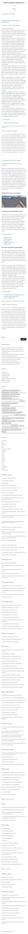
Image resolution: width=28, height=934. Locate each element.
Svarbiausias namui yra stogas (11, 122)
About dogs (4, 440)
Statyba (18, 134)
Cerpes (5, 242)
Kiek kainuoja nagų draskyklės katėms (9, 545)
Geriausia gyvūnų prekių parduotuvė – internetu (11, 628)
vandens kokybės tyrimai (21, 428)
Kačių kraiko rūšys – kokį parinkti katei (9, 610)
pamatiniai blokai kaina (9, 142)
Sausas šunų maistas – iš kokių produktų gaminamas (12, 782)
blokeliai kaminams (19, 135)
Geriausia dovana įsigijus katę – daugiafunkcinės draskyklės (13, 552)
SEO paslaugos (6, 646)
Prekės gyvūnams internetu (8, 799)
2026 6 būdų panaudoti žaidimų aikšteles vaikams (12, 639)
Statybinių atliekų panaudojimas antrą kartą (10, 364)
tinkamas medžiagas (10, 41)
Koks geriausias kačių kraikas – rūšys (9, 506)
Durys (3, 447)
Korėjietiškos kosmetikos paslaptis (8, 820)
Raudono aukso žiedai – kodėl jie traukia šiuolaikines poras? (14, 905)
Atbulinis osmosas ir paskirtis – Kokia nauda (10, 908)
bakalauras (7, 390)
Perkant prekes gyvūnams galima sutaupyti (10, 617)
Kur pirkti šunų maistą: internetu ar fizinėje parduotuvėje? (13, 774)
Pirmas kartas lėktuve (6, 375)
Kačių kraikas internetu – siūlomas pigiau (10, 861)
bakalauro (16, 390)
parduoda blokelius (5, 319)
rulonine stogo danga (7, 148)
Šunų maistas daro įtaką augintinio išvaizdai (10, 623)
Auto (3, 442)
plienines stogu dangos (18, 145)
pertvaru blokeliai (17, 143)
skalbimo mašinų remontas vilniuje (13, 421)
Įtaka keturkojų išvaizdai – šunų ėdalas (9, 850)
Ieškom (4, 803)
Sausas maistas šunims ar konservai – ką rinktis (11, 487)
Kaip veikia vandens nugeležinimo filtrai (10, 759)
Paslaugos (19, 307)
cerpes (15, 312)
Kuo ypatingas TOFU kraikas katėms (9, 504)
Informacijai (14, 134)
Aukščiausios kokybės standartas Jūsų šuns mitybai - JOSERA (14, 700)
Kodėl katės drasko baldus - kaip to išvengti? (10, 705)
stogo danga (8, 171)
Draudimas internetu (6, 373)
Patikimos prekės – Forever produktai (9, 360)
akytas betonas (5, 135)
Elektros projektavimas (6, 401)
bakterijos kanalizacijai (22, 392)
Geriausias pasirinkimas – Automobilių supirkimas (12, 527)
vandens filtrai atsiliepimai (6, 427)
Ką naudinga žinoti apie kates (7, 480)
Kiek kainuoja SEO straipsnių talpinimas (9, 661)
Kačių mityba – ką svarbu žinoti (8, 492)
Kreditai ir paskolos (7, 873)
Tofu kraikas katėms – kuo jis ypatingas (9, 614)
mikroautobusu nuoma (12, 412)
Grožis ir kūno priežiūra (6, 448)
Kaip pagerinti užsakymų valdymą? (9, 540)
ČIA (5, 127)
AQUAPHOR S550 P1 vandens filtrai (9, 915)
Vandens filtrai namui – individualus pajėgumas (11, 679)
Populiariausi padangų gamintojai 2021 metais (11, 674)
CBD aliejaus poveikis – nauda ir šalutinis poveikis (11, 656)
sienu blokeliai (15, 148)
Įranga (3, 453)
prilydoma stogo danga (8, 322)
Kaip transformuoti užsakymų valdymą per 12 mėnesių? (13, 594)
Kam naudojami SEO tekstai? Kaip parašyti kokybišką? (12, 668)
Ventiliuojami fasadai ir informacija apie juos (14, 294)
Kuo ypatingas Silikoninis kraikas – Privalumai (11, 501)
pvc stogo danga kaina (14, 147)
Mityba (3, 457)
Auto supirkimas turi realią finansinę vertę (10, 895)
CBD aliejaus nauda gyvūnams (8, 835)
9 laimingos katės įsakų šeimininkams (9, 554)
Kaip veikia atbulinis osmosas (7, 757)
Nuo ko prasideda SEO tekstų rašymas (9, 666)
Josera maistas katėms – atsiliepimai (9, 833)
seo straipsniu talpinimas (13, 417)
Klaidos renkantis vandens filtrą (8, 761)
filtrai (22, 401)
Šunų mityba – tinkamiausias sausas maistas (11, 789)
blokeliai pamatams (13, 137)
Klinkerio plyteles (8, 239)
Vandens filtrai (4, 470)
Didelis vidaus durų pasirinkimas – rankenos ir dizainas (13, 349)
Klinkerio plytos (7, 237)
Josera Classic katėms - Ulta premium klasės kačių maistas (13, 697)
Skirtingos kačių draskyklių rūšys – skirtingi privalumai (12, 702)
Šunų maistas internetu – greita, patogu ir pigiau (11, 777)
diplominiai (7, 398)
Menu (14, 8)
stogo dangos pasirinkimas (10, 327)
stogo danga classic (17, 150)
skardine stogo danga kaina (7, 150)
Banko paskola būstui (6, 882)
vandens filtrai (17, 425)
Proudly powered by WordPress (7, 931)
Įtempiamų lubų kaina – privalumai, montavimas (11, 658)
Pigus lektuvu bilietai (7, 559)
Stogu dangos (7, 244)
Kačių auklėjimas (5, 483)
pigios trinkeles (10, 145)
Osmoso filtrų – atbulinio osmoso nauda (10, 910)
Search (3, 337)
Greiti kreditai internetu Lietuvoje (8, 884)
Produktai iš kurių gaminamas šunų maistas (10, 626)
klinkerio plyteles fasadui (10, 315)
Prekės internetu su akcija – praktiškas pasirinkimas (12, 847)
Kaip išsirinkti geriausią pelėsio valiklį (9, 562)
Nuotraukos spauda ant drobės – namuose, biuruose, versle (14, 807)
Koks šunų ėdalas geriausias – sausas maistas (11, 784)
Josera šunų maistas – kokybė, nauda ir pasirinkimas (12, 772)
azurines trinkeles (11, 135)
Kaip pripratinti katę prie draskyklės (9, 485)
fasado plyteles (12, 139)
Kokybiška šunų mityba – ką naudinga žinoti (10, 779)
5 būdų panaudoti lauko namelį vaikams (10, 636)
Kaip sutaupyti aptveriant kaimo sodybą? (10, 573)
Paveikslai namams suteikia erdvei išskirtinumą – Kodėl (13, 351)
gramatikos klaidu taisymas (10, 404)
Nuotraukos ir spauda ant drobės (8, 529)
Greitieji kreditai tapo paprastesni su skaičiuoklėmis (12, 879)
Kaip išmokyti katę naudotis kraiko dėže (10, 859)
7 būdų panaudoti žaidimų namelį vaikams (10, 641)
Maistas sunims (6, 769)
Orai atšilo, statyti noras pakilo (11, 296)
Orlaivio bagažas (5, 377)
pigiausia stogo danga (6, 320)
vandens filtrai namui (14, 427)
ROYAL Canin (4, 840)
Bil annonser (4, 444)
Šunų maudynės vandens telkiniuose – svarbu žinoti (12, 787)
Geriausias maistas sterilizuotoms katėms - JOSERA (12, 695)
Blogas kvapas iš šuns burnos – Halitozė (10, 490)
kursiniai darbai (9, 408)
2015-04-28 (14, 304)
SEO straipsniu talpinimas (14, 3)
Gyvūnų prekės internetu (8, 601)
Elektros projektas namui (18, 399)
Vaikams (3, 468)
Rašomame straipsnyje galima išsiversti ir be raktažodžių (13, 684)
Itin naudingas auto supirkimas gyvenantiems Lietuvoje (13, 809)
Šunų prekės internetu (6, 791)
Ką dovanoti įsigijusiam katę (7, 838)
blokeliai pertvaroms (21, 137)
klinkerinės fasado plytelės (11, 140)
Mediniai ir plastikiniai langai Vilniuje (9, 378)
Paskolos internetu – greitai (7, 877)
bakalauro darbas (10, 392)
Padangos (4, 458)
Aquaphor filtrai (5, 352)
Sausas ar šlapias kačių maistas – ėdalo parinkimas (12, 495)
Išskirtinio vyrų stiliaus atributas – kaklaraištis (11, 912)
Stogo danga (7, 240)
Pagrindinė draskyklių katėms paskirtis (9, 549)
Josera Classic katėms (6, 828)
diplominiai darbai (15, 398)
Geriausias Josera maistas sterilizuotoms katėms (11, 605)
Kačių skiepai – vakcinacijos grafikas (9, 478)
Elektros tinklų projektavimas (15, 401)
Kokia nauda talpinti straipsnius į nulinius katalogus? (12, 663)
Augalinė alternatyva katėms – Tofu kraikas (10, 607)
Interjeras (4, 452)
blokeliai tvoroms (5, 139)
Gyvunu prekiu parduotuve (8, 691)
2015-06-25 (14, 130)
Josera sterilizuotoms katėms (7, 830)
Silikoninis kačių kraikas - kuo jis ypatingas (10, 709)
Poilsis (3, 461)
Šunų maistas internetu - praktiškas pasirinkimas (11, 707)
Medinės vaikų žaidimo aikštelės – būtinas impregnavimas (13, 357)
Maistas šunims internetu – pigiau (8, 794)
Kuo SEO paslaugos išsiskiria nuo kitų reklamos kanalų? (13, 677)
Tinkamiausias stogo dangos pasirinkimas (11, 21)
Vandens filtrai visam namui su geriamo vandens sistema (13, 764)
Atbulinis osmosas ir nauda (7, 597)
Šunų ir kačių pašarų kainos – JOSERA (9, 856)
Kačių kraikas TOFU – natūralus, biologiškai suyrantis (12, 864)
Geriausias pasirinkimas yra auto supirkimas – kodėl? (12, 585)
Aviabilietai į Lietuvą (6, 380)
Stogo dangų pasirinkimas (7, 92)
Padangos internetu (7, 868)
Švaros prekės (4, 466)
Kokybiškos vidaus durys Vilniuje (8, 653)
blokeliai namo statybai (9, 311)
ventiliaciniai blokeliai (13, 152)
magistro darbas (9, 409)
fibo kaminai (18, 139)
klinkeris (7, 317)
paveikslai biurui (11, 415)
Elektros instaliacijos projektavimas (8, 399)
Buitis (3, 445)
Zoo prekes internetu (7, 474)
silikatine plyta (21, 148)
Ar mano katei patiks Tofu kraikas (8, 712)
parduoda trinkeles (9, 143)
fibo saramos (8, 314)
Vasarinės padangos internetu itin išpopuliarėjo (11, 359)
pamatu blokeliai (18, 142)
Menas (3, 455)
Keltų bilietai (4, 372)
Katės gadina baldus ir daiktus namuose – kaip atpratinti (13, 547)
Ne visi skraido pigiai (6, 382)
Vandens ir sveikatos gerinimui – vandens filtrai (11, 362)
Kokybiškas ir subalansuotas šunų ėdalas (10, 714)
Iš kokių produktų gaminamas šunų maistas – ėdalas (12, 509)
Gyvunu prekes (6, 825)
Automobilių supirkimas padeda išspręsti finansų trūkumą (13, 588)
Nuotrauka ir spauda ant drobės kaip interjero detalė (12, 347)
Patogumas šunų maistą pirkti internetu (10, 843)
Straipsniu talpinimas (7, 723)
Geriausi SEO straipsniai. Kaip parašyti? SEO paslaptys (12, 687)
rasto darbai (20, 414)
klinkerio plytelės (16, 406)
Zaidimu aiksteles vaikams (8, 633)
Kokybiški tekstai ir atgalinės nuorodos (9, 682)
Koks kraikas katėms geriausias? (8, 845)
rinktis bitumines (16, 95)
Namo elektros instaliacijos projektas (8, 413)
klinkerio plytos (18, 315)
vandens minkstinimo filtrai (11, 430)
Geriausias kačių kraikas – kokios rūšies (9, 612)
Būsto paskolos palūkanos (7, 886)
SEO (2, 463)
